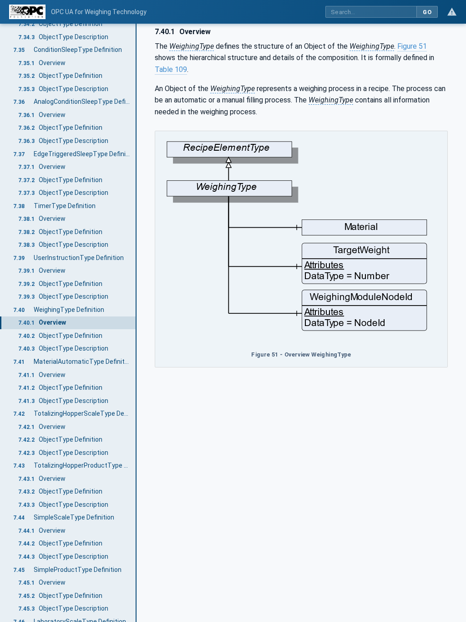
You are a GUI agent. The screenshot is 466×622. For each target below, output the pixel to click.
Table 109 (171, 69)
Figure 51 (412, 46)
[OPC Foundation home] (27, 12)
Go (427, 12)
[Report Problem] (452, 12)
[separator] (136, 323)
